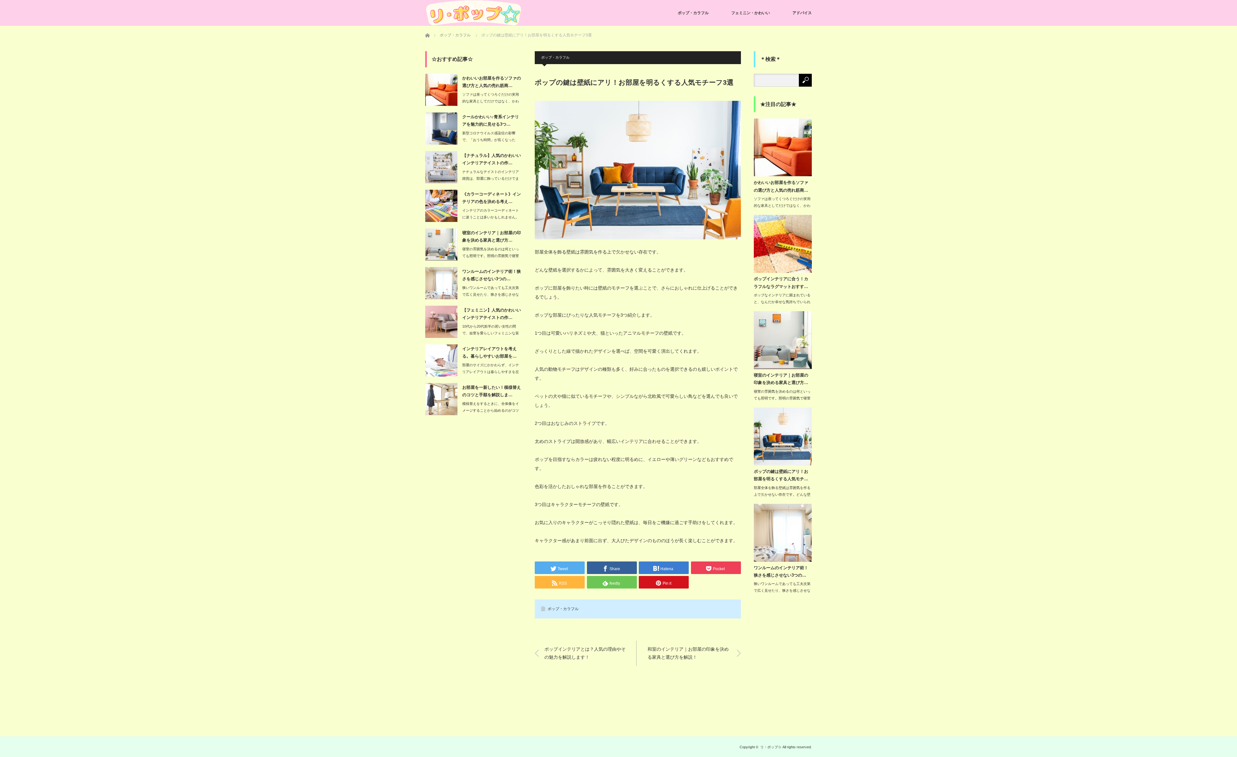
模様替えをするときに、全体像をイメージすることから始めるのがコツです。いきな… (490, 410)
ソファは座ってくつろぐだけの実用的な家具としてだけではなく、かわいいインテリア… (490, 101)
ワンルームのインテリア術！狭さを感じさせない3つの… (491, 275)
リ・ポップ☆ (771, 747)
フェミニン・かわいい (750, 13)
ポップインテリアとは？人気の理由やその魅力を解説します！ (585, 653)
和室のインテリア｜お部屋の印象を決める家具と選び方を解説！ (688, 653)
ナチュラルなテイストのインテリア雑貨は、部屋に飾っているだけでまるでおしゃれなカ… (490, 178)
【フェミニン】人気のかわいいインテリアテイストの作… (491, 314)
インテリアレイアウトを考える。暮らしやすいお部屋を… (489, 352)
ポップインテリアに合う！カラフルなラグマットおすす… (781, 282)
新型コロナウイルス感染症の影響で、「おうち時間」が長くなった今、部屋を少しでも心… (488, 140)
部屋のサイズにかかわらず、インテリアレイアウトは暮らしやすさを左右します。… (490, 371)
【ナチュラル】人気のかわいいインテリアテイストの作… (491, 159)
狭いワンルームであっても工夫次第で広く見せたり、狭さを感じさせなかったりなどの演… (490, 294)
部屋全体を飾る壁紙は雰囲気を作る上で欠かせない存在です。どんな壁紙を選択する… (782, 494)
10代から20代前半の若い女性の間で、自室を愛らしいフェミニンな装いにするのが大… (490, 333)
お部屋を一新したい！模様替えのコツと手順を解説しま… (491, 391)
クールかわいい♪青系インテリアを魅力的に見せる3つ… (490, 120)
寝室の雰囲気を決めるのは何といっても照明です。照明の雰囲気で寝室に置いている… (490, 255)
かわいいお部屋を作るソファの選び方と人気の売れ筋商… (491, 82)
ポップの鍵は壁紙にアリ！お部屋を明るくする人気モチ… (781, 475)
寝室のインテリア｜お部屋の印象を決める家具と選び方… (491, 236)
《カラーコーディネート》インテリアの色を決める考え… (491, 198)
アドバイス (802, 13)
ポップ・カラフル (693, 13)
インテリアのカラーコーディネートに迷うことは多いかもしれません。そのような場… (490, 217)
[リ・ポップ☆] (473, 13)
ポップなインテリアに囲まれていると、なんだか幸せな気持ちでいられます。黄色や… (782, 302)
